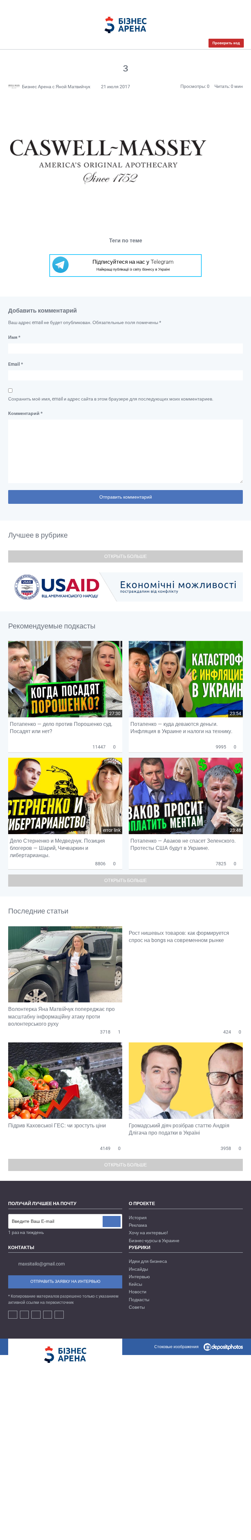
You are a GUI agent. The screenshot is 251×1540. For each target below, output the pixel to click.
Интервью (139, 1276)
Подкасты (139, 1299)
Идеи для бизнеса (148, 1261)
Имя (14, 337)
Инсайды (138, 1269)
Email (15, 364)
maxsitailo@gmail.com (41, 1264)
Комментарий (25, 413)
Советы (137, 1307)
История (138, 1217)
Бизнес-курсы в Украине (154, 1240)
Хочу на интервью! (148, 1232)
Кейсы (135, 1284)
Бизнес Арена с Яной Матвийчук (56, 86)
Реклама (138, 1225)
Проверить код (226, 43)
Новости (137, 1291)
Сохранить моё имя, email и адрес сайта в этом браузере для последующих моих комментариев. (110, 398)
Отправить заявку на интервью (65, 1281)
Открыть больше (125, 556)
